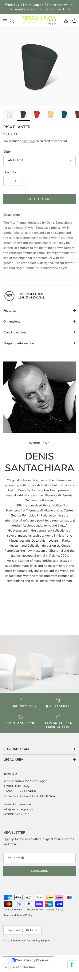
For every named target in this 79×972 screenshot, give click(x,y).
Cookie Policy (55, 909)
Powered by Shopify (38, 940)
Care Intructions (14, 332)
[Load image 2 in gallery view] (39, 66)
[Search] (14, 20)
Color (7, 152)
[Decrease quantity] (7, 181)
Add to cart (39, 199)
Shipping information (18, 343)
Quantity (9, 172)
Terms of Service (12, 909)
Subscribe (39, 871)
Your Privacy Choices (32, 960)
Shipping (28, 141)
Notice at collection (20, 967)
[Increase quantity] (24, 181)
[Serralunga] (39, 20)
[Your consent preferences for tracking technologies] (72, 965)
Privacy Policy (35, 909)
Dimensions (11, 321)
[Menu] (4, 20)
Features (9, 311)
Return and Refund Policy (17, 915)
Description (11, 215)
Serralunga (19, 940)
